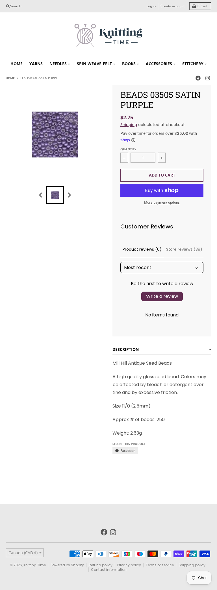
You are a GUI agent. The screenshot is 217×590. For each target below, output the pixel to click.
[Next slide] (69, 195)
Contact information (109, 569)
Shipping (128, 124)
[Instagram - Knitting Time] (207, 78)
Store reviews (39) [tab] (184, 249)
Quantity (128, 149)
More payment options (162, 202)
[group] (55, 195)
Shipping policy (192, 565)
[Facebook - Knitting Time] (198, 78)
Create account (172, 6)
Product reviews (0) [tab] (142, 249)
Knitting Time (34, 565)
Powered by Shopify (67, 565)
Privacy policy (129, 565)
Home (10, 78)
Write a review (162, 296)
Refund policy (100, 565)
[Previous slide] (41, 195)
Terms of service (160, 565)
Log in (151, 6)
